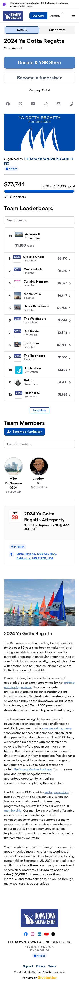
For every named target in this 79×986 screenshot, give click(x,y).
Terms (52, 966)
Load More (39, 410)
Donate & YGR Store (39, 62)
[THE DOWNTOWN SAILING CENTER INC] (13, 16)
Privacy (40, 966)
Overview (38, 15)
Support (28, 966)
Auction (55, 15)
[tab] (22, 30)
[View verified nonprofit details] (11, 168)
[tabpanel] (39, 467)
